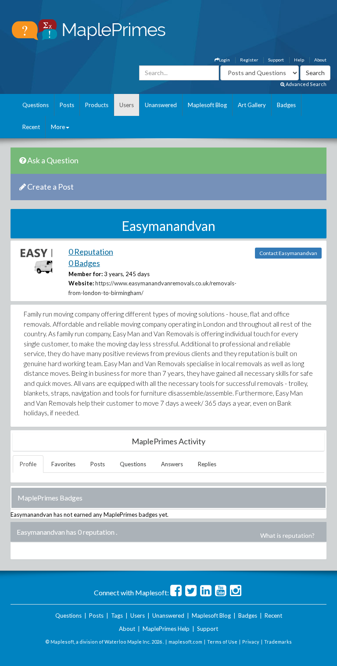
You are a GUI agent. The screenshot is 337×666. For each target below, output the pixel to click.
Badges (286, 104)
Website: (81, 283)
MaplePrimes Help (166, 628)
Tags (117, 615)
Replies (207, 464)
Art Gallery (252, 104)
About (320, 59)
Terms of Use (222, 641)
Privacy (250, 641)
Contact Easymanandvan (288, 253)
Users (126, 104)
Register (249, 59)
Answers (172, 464)
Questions (35, 104)
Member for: (85, 273)
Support (276, 59)
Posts (67, 104)
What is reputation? (287, 535)
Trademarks (278, 641)
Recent (31, 126)
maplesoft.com (185, 641)
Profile (28, 464)
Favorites (63, 464)
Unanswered (161, 104)
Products (96, 104)
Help (299, 59)
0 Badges (84, 263)
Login (224, 59)
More (58, 126)
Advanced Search (305, 84)
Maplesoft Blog (207, 104)
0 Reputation (90, 251)
